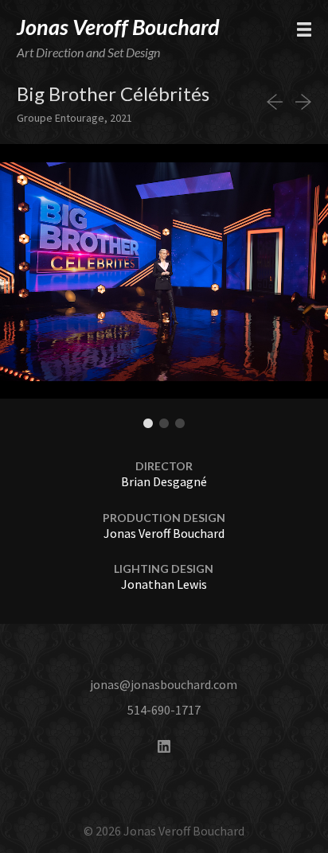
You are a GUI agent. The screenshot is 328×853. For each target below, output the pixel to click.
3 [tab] (180, 424)
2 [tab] (164, 424)
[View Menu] (304, 29)
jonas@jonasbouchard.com (163, 684)
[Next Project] (300, 102)
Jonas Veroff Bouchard (118, 27)
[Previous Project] (278, 102)
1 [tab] (148, 424)
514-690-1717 (164, 710)
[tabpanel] (164, 271)
